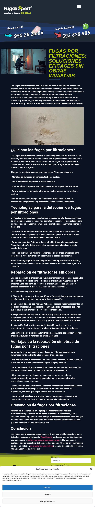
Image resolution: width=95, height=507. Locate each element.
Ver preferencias (47, 501)
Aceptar (47, 487)
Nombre (55, 457)
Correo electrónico (60, 465)
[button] (91, 469)
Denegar (47, 494)
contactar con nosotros (41, 446)
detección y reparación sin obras (43, 440)
